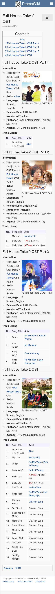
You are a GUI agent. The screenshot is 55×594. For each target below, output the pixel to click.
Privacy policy (8, 581)
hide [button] (22, 39)
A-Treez (28, 245)
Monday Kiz (30, 236)
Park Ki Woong (32, 353)
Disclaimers (41, 581)
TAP (26, 240)
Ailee (17, 96)
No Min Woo (31, 335)
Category (8, 568)
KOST (18, 568)
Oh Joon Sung (36, 501)
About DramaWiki (25, 581)
